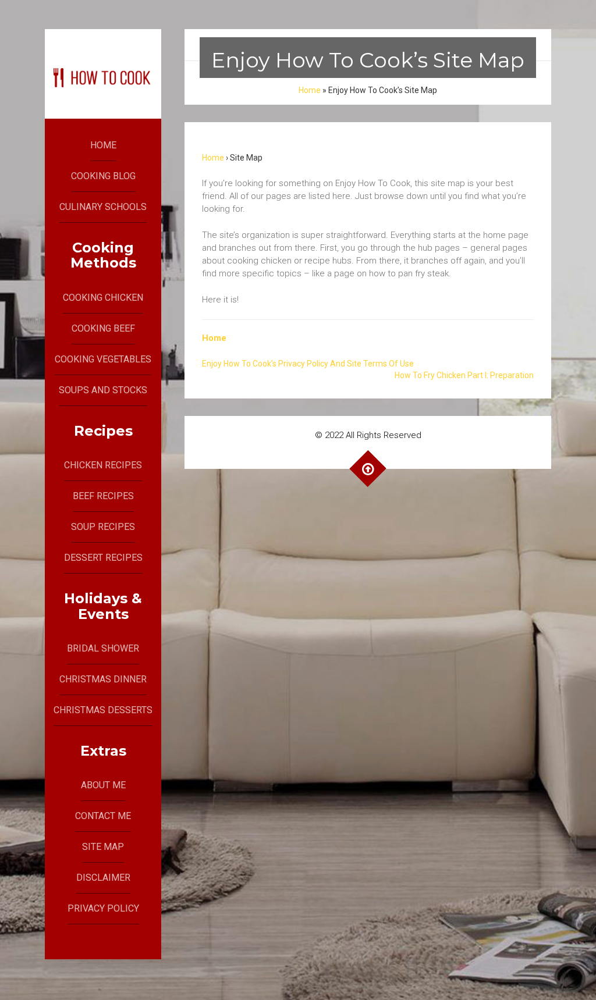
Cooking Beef (103, 328)
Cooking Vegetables (103, 359)
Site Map (103, 846)
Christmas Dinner (103, 679)
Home (103, 145)
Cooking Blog (103, 176)
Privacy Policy (103, 908)
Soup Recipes (103, 526)
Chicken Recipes (103, 465)
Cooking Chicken (103, 297)
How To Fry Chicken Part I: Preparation (464, 375)
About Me (103, 785)
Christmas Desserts (103, 710)
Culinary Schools (103, 206)
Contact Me (103, 815)
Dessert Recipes (103, 557)
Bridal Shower (103, 648)
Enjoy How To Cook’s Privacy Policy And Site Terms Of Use (308, 363)
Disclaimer (103, 877)
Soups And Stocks (103, 390)
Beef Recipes (103, 495)
